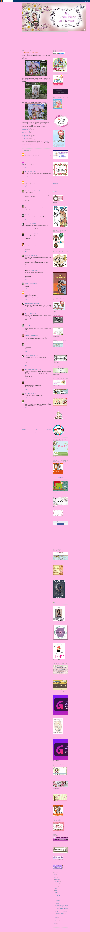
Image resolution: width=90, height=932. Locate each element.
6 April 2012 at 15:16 (32, 214)
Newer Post (24, 429)
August (56, 886)
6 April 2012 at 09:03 (33, 154)
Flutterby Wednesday (26, 131)
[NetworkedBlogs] (60, 522)
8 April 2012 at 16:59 (34, 335)
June (56, 890)
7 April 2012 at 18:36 (35, 292)
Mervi (26, 325)
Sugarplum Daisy (30, 79)
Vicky (26, 223)
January (56, 920)
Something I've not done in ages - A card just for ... (61, 896)
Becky (26, 382)
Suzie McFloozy (28, 369)
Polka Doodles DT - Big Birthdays (61, 911)
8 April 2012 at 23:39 (34, 344)
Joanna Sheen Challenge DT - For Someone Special (61, 906)
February (57, 919)
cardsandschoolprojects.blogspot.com (32, 297)
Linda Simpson (28, 190)
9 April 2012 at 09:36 (33, 355)
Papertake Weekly (25, 135)
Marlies (26, 401)
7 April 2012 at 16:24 (34, 270)
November (57, 881)
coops (26, 244)
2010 (55, 925)
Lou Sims (27, 355)
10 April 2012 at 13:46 (32, 382)
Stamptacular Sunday (26, 139)
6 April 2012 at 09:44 (35, 162)
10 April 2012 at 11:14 (36, 369)
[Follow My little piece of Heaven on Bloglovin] (59, 54)
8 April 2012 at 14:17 (32, 313)
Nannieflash (27, 206)
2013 (55, 876)
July (56, 888)
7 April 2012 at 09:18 (32, 255)
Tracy (26, 313)
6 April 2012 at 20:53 (35, 233)
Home (23, 34)
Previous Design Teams (31, 34)
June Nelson (27, 303)
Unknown (27, 154)
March (56, 917)
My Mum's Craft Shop (26, 133)
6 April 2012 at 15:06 (34, 206)
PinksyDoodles (28, 162)
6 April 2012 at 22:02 (32, 244)
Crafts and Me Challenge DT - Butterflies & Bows (60, 914)
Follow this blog (60, 523)
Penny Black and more (26, 136)
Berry (26, 214)
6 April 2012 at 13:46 (36, 190)
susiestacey (27, 335)
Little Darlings (24, 132)
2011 (55, 923)
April (56, 894)
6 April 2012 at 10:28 (32, 171)
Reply (26, 159)
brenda (26, 255)
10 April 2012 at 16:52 (32, 393)
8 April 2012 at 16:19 (32, 325)
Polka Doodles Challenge (29, 57)
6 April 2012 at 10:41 (33, 181)
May (56, 892)
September (57, 885)
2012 (55, 877)
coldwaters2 (27, 344)
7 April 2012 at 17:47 (33, 283)
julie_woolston (28, 233)
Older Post (49, 429)
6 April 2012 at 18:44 (32, 223)
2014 (55, 874)
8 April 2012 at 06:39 (34, 303)
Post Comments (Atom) (31, 432)
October (57, 883)
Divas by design (25, 129)
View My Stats (55, 183)
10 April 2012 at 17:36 (33, 401)
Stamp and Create (25, 138)
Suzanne (26, 283)
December (57, 879)
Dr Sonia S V (27, 292)
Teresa (26, 171)
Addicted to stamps (25, 128)
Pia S (26, 393)
